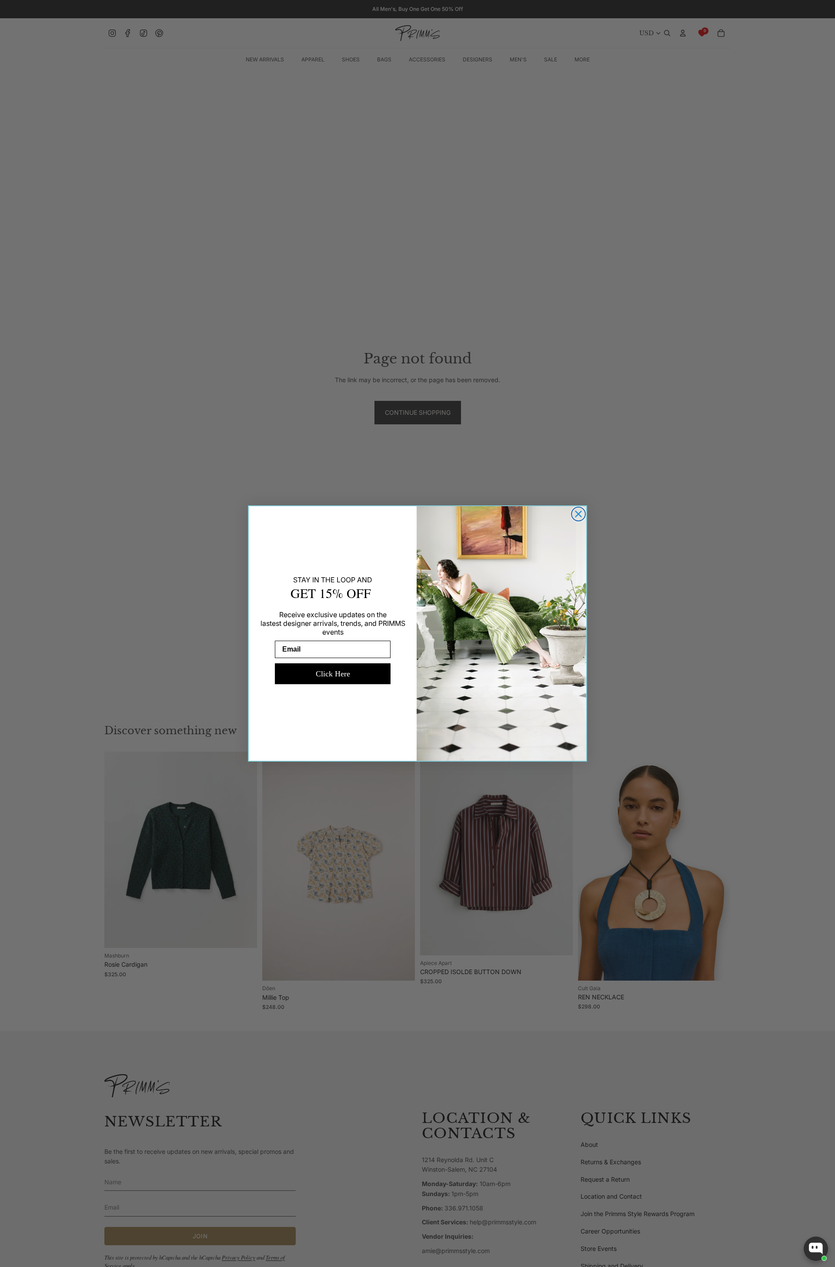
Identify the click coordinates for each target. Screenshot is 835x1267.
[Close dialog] (578, 514)
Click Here (333, 673)
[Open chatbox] (816, 1249)
